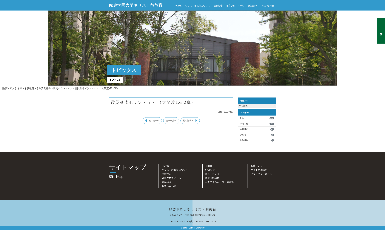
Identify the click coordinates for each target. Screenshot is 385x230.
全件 (256, 118)
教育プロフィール (235, 5)
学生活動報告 (212, 178)
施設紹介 (252, 5)
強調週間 (256, 129)
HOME (178, 5)
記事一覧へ (171, 120)
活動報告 (218, 5)
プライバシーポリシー (263, 173)
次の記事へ (154, 120)
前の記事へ (188, 120)
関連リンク (257, 165)
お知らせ (256, 123)
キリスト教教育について (197, 5)
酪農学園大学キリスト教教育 (136, 5)
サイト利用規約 (259, 169)
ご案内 (256, 135)
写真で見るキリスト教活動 (219, 182)
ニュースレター (213, 173)
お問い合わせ (267, 5)
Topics (208, 165)
